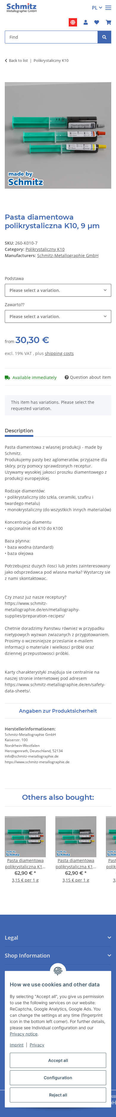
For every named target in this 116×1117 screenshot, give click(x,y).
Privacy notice (23, 1033)
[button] (85, 22)
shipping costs (59, 353)
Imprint (16, 1044)
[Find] (104, 37)
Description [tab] (19, 431)
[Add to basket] (9, 79)
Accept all (58, 1060)
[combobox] (58, 290)
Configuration (58, 1077)
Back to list (18, 60)
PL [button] (95, 7)
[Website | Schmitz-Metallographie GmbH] (72, 22)
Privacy (37, 1044)
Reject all (58, 1094)
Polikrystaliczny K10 (45, 249)
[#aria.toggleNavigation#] (108, 5)
